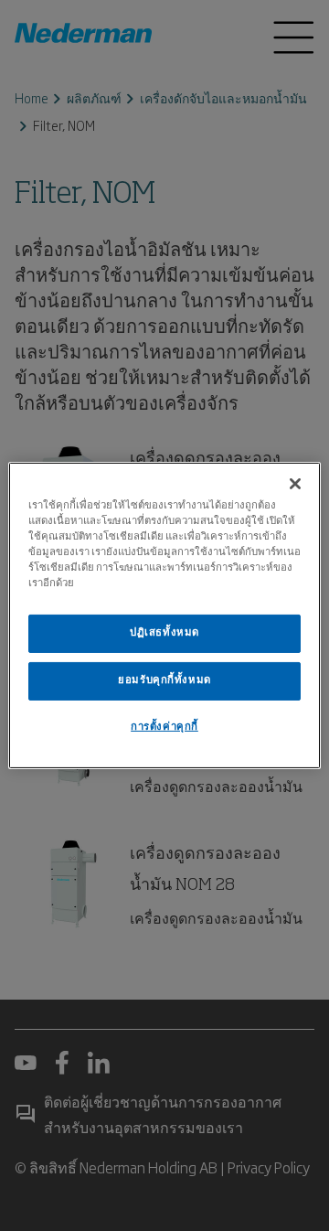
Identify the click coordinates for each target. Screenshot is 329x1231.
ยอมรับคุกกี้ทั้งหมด (164, 680)
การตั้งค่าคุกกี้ (164, 727)
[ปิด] (295, 484)
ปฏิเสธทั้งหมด (164, 632)
